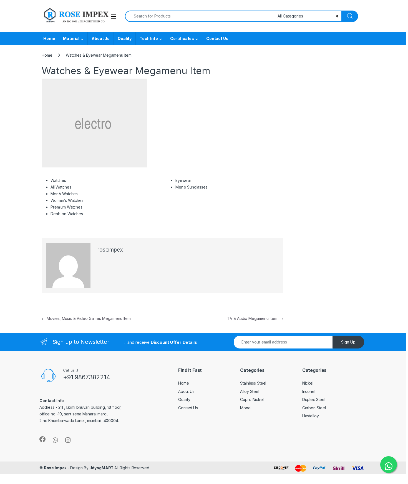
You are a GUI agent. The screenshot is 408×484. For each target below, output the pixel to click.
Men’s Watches (64, 193)
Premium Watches (66, 207)
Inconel (308, 391)
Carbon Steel (314, 407)
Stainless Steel (253, 383)
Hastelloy (310, 415)
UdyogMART (101, 467)
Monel (245, 407)
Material (71, 38)
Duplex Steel (313, 399)
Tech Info (149, 38)
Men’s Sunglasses (191, 187)
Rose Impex (55, 467)
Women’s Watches (67, 200)
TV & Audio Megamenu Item (255, 318)
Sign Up (348, 342)
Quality (125, 38)
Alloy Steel (249, 391)
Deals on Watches (67, 213)
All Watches (61, 187)
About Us (101, 38)
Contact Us (217, 38)
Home (49, 38)
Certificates (182, 38)
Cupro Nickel (251, 399)
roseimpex (110, 250)
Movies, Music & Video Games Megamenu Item (86, 318)
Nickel (307, 383)
